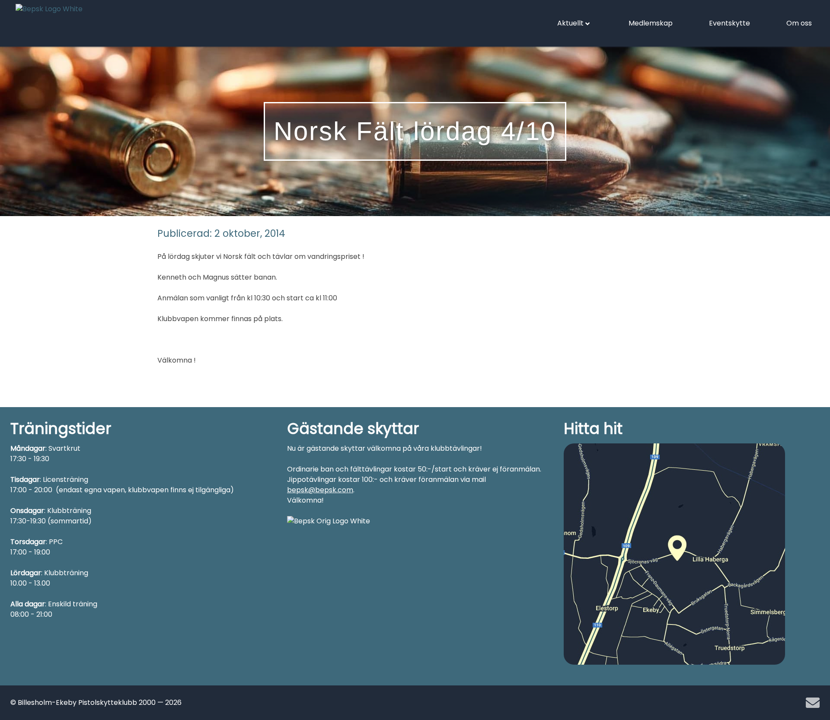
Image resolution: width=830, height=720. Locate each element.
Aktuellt (570, 23)
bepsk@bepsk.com (320, 490)
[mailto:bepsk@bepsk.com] (813, 703)
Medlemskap (651, 23)
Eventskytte (729, 23)
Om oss (799, 23)
